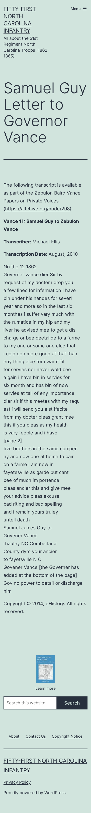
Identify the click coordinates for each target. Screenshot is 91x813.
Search (72, 703)
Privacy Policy (17, 782)
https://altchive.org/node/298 (37, 209)
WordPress (55, 792)
